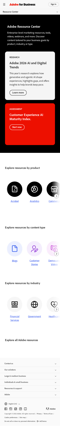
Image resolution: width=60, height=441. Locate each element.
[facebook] (5, 408)
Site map (23, 417)
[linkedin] (20, 408)
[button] (30, 404)
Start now (17, 127)
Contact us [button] (8, 363)
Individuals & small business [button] (16, 382)
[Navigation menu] (4, 4)
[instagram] (10, 408)
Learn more (18, 92)
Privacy (39, 414)
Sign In (53, 4)
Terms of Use (48, 414)
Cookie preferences (11, 417)
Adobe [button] (7, 394)
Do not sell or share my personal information (19, 421)
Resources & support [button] (13, 388)
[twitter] (15, 408)
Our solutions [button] (10, 370)
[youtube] (25, 408)
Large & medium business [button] (15, 376)
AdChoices (43, 421)
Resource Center (10, 11)
